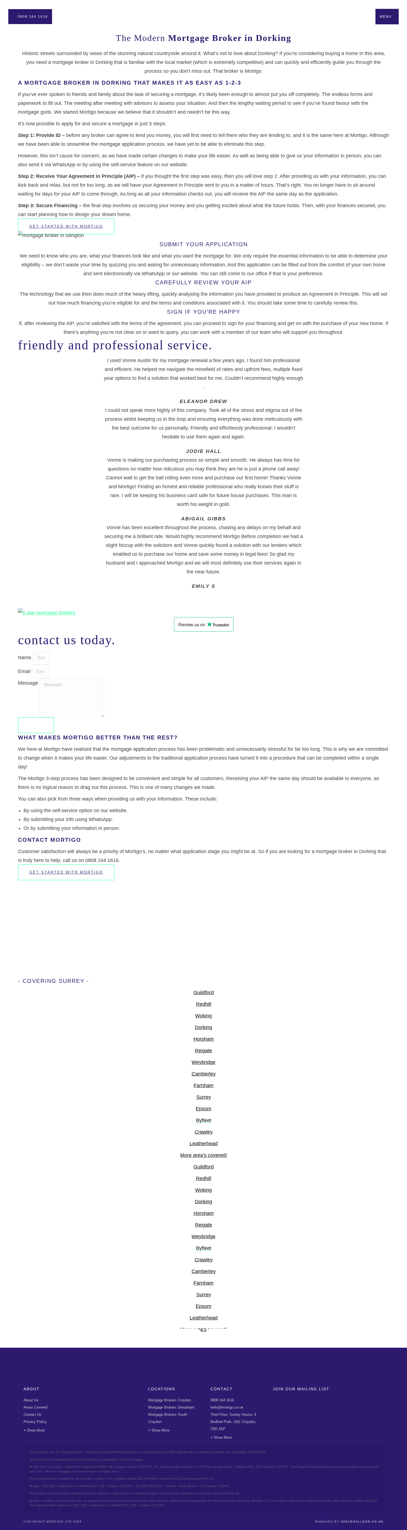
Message (29, 683)
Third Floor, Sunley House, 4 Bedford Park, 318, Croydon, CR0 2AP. (233, 1421)
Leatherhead (204, 1143)
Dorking (203, 1027)
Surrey (203, 1097)
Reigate (203, 1050)
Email (25, 671)
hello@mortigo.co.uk (226, 1407)
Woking (203, 1016)
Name (25, 657)
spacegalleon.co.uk (362, 1521)
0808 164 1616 (33, 17)
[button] (203, 595)
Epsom (203, 1108)
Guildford (204, 992)
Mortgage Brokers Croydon (169, 1400)
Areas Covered (35, 1407)
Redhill (203, 1004)
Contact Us (33, 1414)
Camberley (204, 1074)
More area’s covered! (203, 1155)
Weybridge (203, 1062)
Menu (386, 17)
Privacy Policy (35, 1422)
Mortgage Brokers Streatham (171, 1407)
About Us (31, 1400)
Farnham (203, 1085)
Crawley (204, 1132)
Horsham (204, 1039)
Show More (36, 1430)
